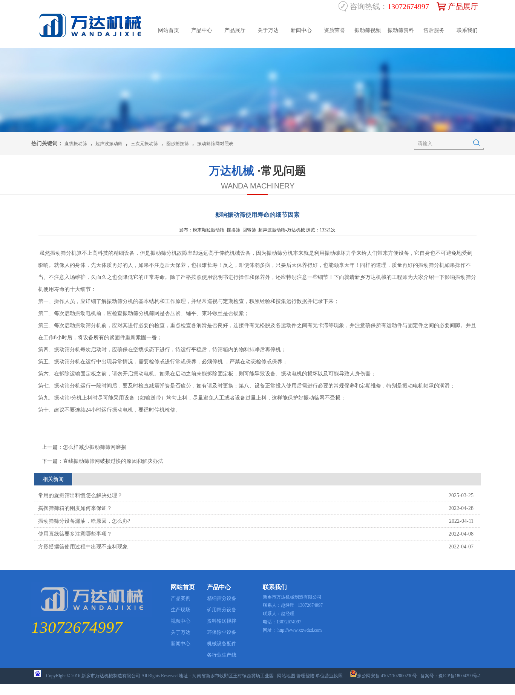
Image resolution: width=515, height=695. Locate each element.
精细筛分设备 (221, 598)
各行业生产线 (221, 655)
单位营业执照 (329, 675)
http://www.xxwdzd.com (299, 630)
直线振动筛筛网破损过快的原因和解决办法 (113, 461)
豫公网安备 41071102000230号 (387, 675)
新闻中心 (301, 30)
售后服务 (433, 30)
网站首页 (168, 30)
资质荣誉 (334, 30)
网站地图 (286, 675)
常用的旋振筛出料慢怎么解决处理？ (80, 495)
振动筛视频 (367, 30)
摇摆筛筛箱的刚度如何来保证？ (75, 508)
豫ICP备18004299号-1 (459, 675)
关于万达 (268, 30)
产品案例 (180, 598)
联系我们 (467, 30)
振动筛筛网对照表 (215, 143)
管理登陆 (305, 675)
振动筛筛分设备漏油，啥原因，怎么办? (84, 521)
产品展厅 (463, 6)
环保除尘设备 (221, 632)
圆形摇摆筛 (177, 143)
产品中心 (201, 30)
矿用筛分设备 (221, 609)
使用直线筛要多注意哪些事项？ (75, 534)
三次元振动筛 (144, 143)
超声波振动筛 (109, 143)
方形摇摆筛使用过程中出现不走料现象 (83, 547)
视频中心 (180, 621)
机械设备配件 (221, 643)
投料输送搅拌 (221, 621)
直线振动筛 (75, 143)
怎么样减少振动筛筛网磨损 (94, 447)
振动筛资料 (401, 30)
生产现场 (180, 609)
